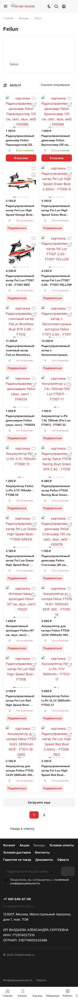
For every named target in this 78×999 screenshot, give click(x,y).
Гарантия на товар (17, 860)
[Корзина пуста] (72, 6)
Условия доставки (17, 852)
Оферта (63, 860)
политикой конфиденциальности (39, 881)
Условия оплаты (61, 845)
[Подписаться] (68, 871)
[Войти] (64, 6)
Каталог (9, 845)
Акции (24, 845)
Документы (44, 860)
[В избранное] (34, 98)
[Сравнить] (34, 105)
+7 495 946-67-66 (17, 899)
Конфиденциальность (18, 980)
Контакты (42, 852)
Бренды (39, 845)
